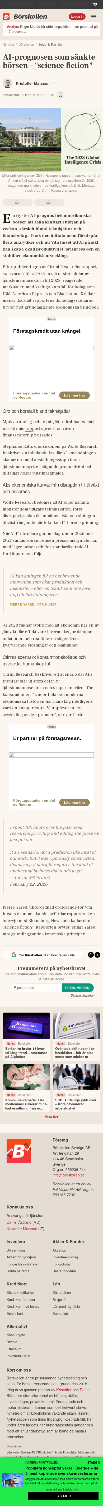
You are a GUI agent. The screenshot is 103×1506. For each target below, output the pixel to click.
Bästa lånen (62, 1292)
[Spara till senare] (60, 95)
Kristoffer (64, 1389)
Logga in (77, 16)
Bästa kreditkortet (20, 1292)
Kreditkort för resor (21, 1299)
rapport (32, 428)
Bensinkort (15, 1313)
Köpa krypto (16, 1334)
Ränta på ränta (18, 1271)
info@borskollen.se (69, 1174)
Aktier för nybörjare (21, 1257)
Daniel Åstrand (19, 1222)
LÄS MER (63, 1495)
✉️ (54, 83)
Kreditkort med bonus (23, 1306)
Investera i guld (18, 1355)
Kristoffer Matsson (33, 83)
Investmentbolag (65, 1257)
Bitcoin (12, 1341)
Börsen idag (16, 1250)
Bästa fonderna (64, 1271)
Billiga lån (60, 1299)
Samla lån (60, 1313)
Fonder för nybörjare (22, 1264)
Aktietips (59, 1250)
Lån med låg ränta (66, 1306)
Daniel (85, 1389)
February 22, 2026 (29, 884)
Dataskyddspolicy (82, 995)
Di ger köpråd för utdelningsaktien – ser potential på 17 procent (52, 29)
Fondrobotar (62, 1264)
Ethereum (14, 1348)
